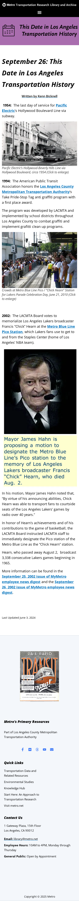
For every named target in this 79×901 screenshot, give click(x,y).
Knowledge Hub (14, 788)
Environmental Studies (19, 782)
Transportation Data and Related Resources (20, 773)
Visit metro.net (13, 805)
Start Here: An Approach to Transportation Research (21, 797)
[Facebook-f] (22, 749)
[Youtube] (44, 749)
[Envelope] (51, 749)
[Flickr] (30, 749)
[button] (39, 12)
